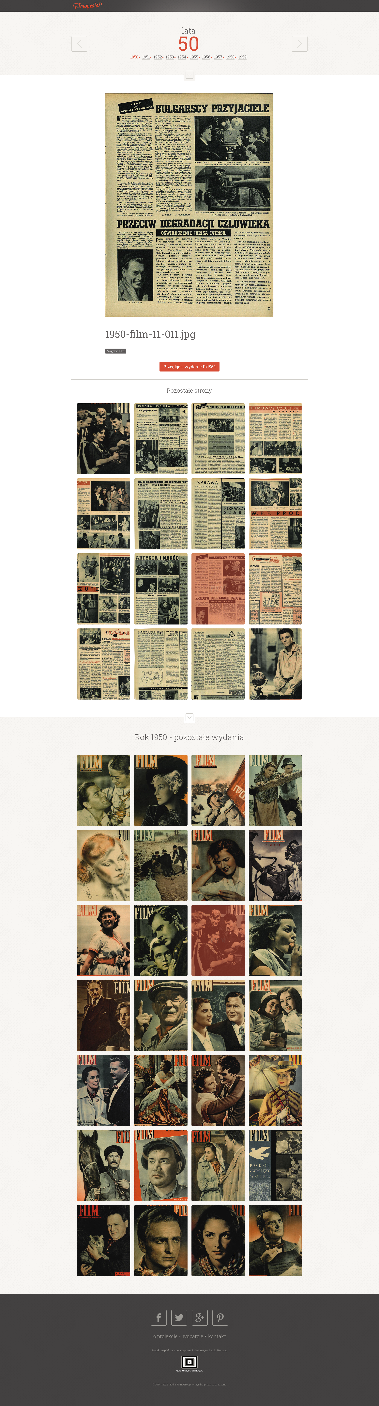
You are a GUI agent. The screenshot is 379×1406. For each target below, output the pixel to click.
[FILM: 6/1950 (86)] (161, 865)
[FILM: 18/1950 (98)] (161, 1090)
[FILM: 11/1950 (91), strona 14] (161, 664)
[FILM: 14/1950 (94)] (161, 1015)
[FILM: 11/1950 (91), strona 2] (161, 438)
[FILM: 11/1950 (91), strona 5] (103, 513)
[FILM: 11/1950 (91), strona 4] (275, 438)
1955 (194, 56)
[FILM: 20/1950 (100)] (275, 1090)
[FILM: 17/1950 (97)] (103, 1090)
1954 (182, 56)
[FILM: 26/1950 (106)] (161, 1240)
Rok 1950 (151, 737)
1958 (230, 56)
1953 (170, 56)
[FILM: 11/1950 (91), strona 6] (161, 513)
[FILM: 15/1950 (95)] (218, 1015)
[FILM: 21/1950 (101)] (103, 1165)
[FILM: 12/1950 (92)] (275, 940)
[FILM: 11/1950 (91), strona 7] (218, 513)
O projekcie (165, 1336)
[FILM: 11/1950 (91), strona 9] (103, 588)
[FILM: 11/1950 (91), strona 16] (275, 664)
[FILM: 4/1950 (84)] (275, 790)
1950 (134, 56)
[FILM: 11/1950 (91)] (218, 940)
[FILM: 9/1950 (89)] (103, 940)
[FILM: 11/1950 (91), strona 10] (161, 588)
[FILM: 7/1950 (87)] (218, 865)
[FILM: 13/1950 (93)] (103, 1015)
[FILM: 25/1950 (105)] (103, 1240)
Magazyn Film (116, 351)
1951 (146, 56)
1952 (158, 56)
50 (189, 43)
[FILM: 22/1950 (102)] (161, 1165)
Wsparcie (192, 1336)
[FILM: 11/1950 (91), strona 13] (103, 664)
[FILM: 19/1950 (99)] (218, 1090)
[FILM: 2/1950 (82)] (161, 790)
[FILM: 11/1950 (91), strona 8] (275, 513)
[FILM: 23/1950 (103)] (218, 1165)
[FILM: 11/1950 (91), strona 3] (218, 438)
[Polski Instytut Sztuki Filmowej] (189, 1363)
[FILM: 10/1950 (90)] (161, 940)
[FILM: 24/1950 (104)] (275, 1165)
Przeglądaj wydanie (189, 366)
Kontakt (217, 1336)
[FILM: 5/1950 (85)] (103, 865)
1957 (218, 56)
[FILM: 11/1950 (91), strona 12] (275, 588)
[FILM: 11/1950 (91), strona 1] (103, 438)
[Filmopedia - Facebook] (159, 1317)
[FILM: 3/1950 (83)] (218, 790)
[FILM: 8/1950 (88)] (275, 865)
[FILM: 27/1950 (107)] (218, 1240)
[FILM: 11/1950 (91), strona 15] (218, 664)
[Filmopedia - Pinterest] (220, 1317)
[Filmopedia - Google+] (200, 1317)
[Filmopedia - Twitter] (179, 1317)
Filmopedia (91, 6)
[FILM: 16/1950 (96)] (275, 1015)
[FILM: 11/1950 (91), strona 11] (218, 588)
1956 (206, 56)
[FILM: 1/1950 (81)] (103, 790)
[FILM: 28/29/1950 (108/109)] (275, 1240)
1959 (242, 56)
